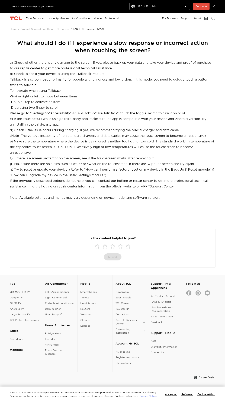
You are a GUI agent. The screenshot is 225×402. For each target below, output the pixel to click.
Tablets (84, 297)
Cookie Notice (148, 396)
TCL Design (122, 308)
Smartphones (88, 291)
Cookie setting (206, 394)
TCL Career (122, 303)
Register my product (128, 357)
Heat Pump (52, 314)
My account (122, 351)
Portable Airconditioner (59, 303)
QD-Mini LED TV (20, 291)
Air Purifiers (52, 344)
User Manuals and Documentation (161, 309)
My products (123, 363)
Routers (85, 308)
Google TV (16, 297)
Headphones (88, 303)
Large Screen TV (20, 314)
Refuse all (187, 394)
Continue (201, 6)
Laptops (85, 325)
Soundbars (16, 339)
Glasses (84, 320)
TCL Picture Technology (24, 320)
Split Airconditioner (57, 291)
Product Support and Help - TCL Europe (45, 29)
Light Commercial (56, 297)
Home (13, 29)
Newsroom (122, 291)
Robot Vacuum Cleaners (54, 352)
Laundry (50, 339)
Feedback (157, 322)
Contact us (122, 314)
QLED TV (15, 303)
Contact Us (158, 352)
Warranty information (164, 346)
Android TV (17, 308)
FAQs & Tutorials (161, 301)
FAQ (153, 341)
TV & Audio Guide (162, 316)
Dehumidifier (53, 308)
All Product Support (163, 296)
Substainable (123, 297)
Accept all (171, 394)
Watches (85, 314)
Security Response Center (126, 321)
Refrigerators (53, 333)
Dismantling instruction (122, 331)
